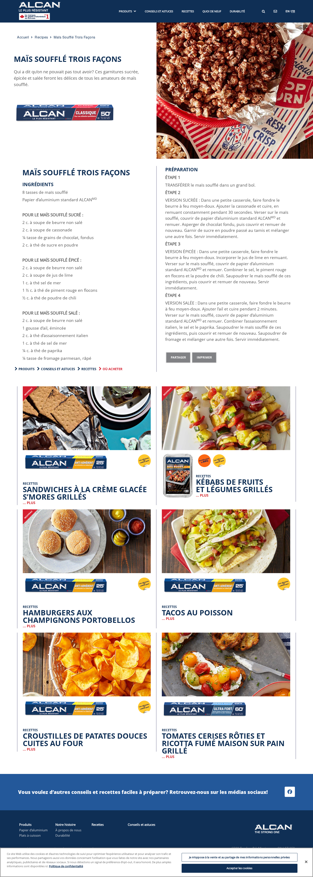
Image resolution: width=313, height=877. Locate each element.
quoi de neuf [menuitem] (211, 11)
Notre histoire (65, 824)
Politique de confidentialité (66, 866)
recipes (41, 37)
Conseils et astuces (58, 369)
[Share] (178, 357)
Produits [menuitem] (125, 11)
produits (26, 369)
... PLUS (29, 502)
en (287, 11)
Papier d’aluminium (33, 830)
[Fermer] (306, 861)
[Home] (39, 11)
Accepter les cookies (240, 868)
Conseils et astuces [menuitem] (159, 11)
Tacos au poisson (197, 612)
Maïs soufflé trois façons (67, 59)
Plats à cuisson (30, 835)
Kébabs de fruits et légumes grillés (234, 485)
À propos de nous (68, 830)
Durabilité (62, 835)
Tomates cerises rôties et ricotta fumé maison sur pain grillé (223, 743)
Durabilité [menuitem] (237, 11)
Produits (25, 824)
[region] (156, 862)
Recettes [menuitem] (188, 11)
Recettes (98, 824)
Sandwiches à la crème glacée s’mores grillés (85, 493)
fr (293, 11)
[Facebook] (290, 792)
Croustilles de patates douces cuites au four (85, 739)
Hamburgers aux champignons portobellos (79, 616)
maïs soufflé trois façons (74, 37)
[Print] (204, 357)
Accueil (23, 37)
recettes (88, 369)
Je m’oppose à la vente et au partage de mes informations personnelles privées (239, 857)
